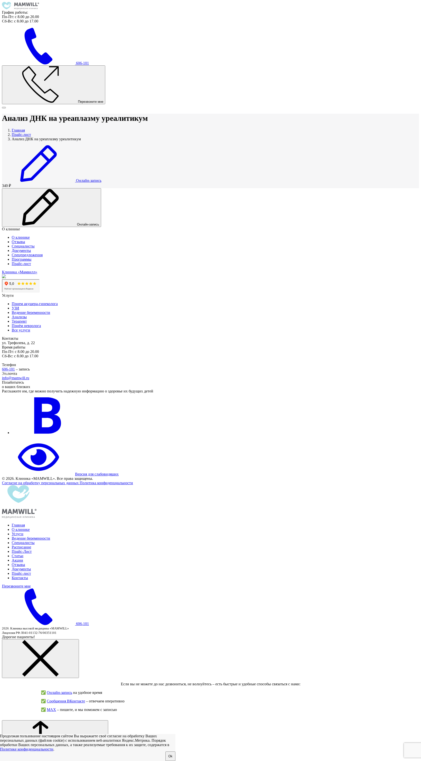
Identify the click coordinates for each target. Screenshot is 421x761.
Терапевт (19, 321)
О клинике (21, 237)
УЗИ (15, 308)
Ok (170, 756)
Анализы (19, 317)
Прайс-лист (21, 264)
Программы (21, 259)
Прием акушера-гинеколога (35, 304)
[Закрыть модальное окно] (40, 658)
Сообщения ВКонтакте (66, 701)
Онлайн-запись (59, 692)
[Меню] (4, 107)
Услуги (17, 534)
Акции (17, 560)
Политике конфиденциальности (26, 749)
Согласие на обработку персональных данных (41, 483)
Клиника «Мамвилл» (19, 272)
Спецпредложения (27, 255)
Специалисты (23, 246)
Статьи (17, 556)
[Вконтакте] (48, 433)
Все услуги (21, 330)
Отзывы (18, 242)
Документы (21, 250)
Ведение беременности (31, 312)
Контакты (20, 578)
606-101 (8, 369)
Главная (18, 525)
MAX (51, 710)
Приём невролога (26, 326)
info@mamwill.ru (15, 378)
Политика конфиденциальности (106, 483)
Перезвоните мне (16, 586)
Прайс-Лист (22, 551)
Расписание (21, 547)
